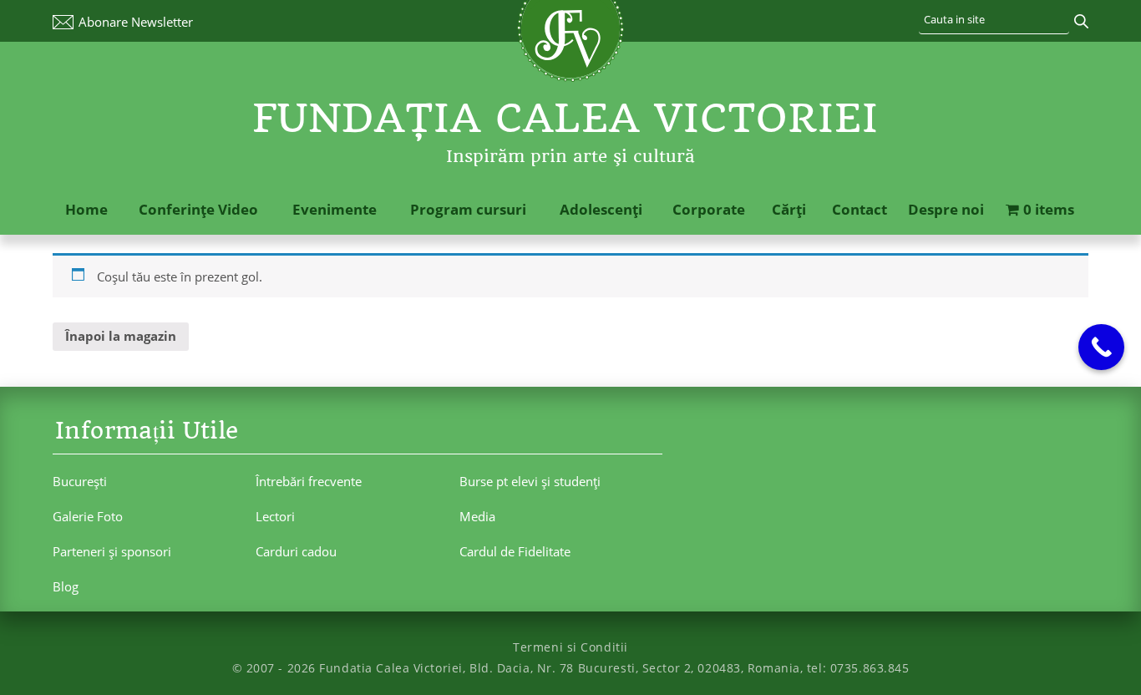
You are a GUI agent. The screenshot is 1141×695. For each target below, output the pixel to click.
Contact (859, 209)
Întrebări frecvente (309, 481)
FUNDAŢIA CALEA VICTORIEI (565, 118)
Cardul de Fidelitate (514, 551)
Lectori (275, 516)
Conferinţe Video (198, 209)
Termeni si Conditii (570, 647)
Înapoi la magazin (120, 335)
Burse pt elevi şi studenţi (530, 481)
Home (86, 209)
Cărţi (789, 209)
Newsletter (136, 21)
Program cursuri (468, 209)
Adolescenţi (601, 209)
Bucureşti (80, 481)
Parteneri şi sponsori (112, 551)
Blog (66, 586)
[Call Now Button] (1101, 347)
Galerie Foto (88, 516)
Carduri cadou (296, 551)
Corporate (708, 209)
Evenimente (334, 209)
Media (477, 516)
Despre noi (946, 209)
